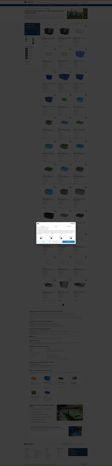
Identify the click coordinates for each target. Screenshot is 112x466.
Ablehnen (43, 241)
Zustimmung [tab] (43, 226)
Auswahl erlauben (56, 241)
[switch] (51, 238)
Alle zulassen (69, 241)
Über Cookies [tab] (69, 226)
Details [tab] (56, 226)
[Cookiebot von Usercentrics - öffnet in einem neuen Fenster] (71, 223)
